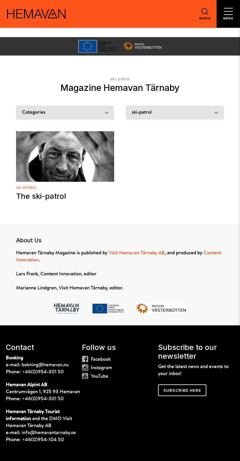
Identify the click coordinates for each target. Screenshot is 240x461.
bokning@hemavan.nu (45, 364)
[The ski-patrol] (65, 156)
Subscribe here (182, 390)
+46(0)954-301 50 (43, 372)
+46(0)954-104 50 (43, 439)
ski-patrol (26, 188)
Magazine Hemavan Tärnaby (120, 87)
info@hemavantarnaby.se (49, 432)
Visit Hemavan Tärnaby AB (137, 253)
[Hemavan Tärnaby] (36, 13)
